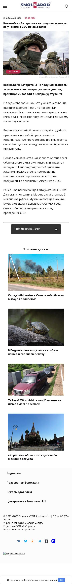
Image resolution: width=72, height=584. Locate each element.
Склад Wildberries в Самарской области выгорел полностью (36, 297)
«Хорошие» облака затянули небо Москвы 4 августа (32, 457)
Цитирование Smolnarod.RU (26, 501)
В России (13, 71)
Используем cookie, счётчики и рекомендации (32, 579)
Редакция (14, 473)
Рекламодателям (19, 492)
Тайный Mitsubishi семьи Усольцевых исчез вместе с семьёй (34, 402)
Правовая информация (23, 482)
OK (61, 579)
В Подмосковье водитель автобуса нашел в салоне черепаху (33, 352)
